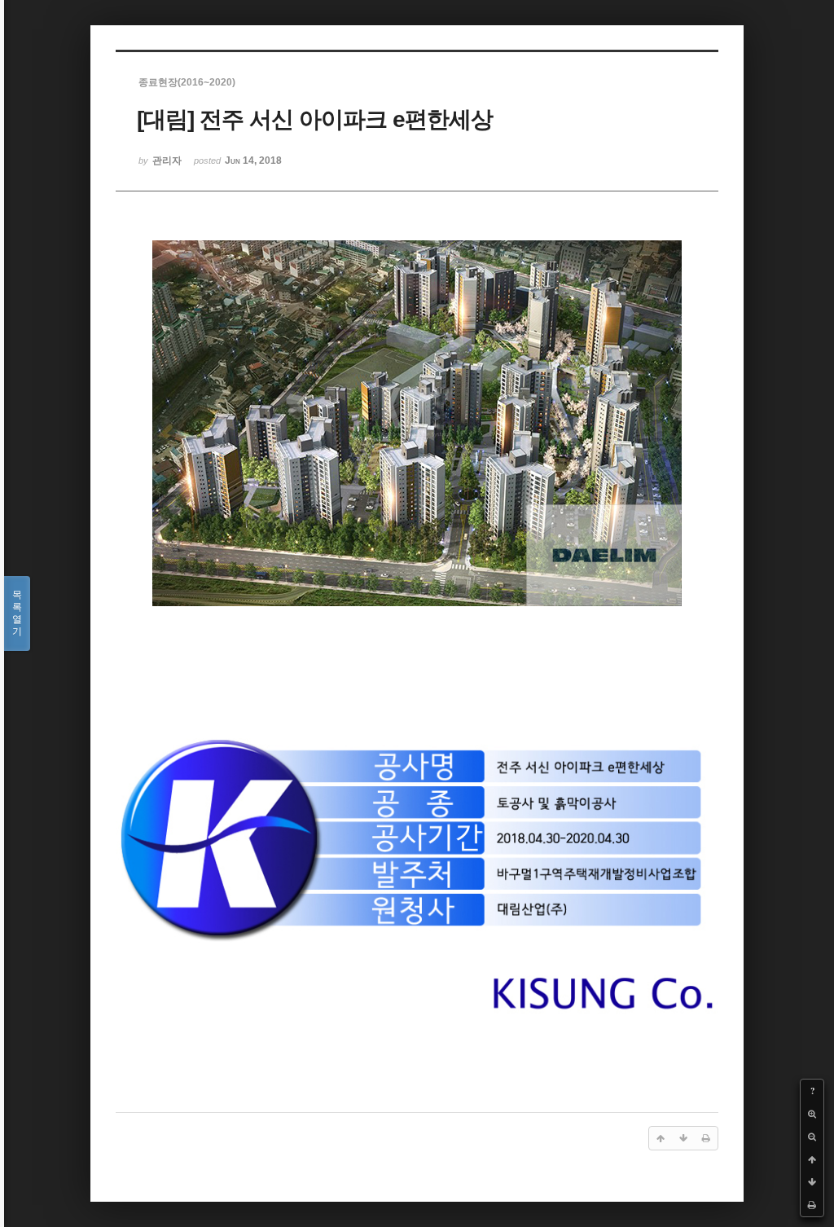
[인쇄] (812, 1205)
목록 (17, 613)
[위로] (812, 1159)
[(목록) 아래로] (812, 1182)
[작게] (812, 1136)
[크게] (812, 1113)
